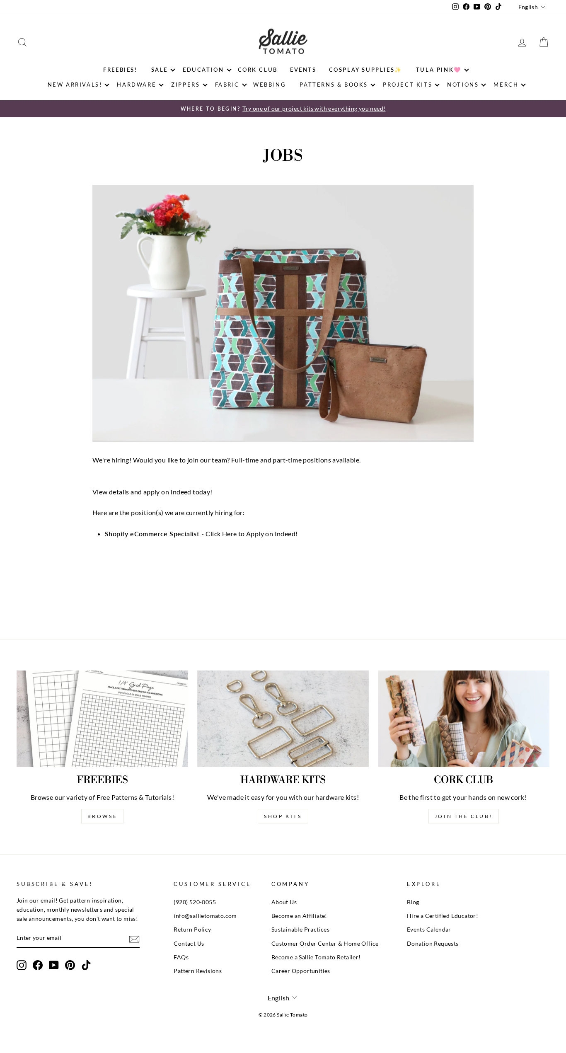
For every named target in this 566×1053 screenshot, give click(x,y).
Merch (505, 84)
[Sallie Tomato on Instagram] (22, 965)
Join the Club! (464, 816)
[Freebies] (102, 719)
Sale (159, 69)
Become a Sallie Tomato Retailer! (316, 957)
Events (303, 69)
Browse (102, 816)
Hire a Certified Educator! (442, 916)
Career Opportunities (300, 971)
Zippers (185, 84)
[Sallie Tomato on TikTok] (86, 965)
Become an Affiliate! (299, 916)
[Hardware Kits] (283, 719)
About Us (284, 902)
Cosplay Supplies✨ (365, 69)
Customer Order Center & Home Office (325, 943)
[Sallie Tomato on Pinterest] (70, 965)
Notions (463, 84)
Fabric (227, 84)
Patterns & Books (334, 84)
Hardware (136, 84)
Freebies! (120, 69)
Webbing (269, 84)
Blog (413, 902)
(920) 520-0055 (195, 902)
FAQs (181, 957)
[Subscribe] (134, 938)
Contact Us (189, 943)
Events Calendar (429, 929)
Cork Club (258, 69)
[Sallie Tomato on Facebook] (38, 965)
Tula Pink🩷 (439, 69)
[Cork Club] (463, 719)
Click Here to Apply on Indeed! (252, 533)
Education (203, 69)
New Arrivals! (75, 84)
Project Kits (407, 84)
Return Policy (192, 929)
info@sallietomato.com (205, 916)
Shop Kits (283, 816)
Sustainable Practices (300, 929)
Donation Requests (433, 943)
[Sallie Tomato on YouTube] (54, 965)
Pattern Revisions (198, 971)
